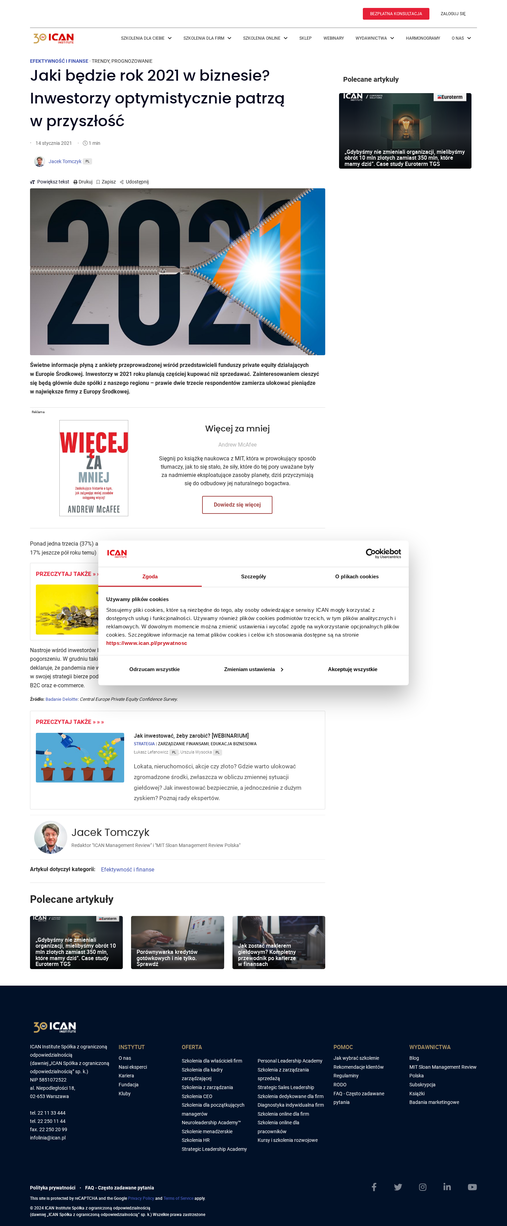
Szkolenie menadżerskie (207, 1131)
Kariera (126, 1075)
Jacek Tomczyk (110, 833)
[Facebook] (374, 1187)
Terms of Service (178, 1198)
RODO (340, 1084)
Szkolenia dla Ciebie (143, 38)
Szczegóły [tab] (253, 576)
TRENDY (100, 61)
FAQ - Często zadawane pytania (119, 1187)
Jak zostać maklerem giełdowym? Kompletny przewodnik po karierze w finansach (267, 955)
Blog (414, 1058)
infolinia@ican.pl (48, 1138)
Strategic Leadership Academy (214, 1149)
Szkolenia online (262, 38)
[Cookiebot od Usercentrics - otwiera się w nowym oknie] (371, 553)
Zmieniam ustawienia (249, 669)
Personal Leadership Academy (290, 1061)
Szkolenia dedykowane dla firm (291, 1096)
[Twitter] (398, 1187)
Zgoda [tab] (150, 576)
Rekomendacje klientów (359, 1067)
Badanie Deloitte (62, 699)
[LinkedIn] (447, 1187)
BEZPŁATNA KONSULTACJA (396, 13)
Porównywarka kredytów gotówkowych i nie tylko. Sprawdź (167, 958)
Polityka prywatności (53, 1187)
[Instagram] (422, 1187)
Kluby (125, 1093)
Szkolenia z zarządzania (207, 1087)
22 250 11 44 (52, 1121)
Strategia (144, 743)
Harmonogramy (423, 38)
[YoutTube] (472, 1187)
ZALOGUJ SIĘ (453, 13)
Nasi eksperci (133, 1067)
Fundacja (129, 1084)
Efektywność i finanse (127, 869)
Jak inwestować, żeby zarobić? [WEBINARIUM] (192, 735)
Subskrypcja (422, 1084)
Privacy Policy (141, 1198)
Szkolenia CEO (197, 1096)
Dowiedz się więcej (237, 504)
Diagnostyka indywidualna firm (291, 1105)
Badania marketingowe (434, 1102)
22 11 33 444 (52, 1113)
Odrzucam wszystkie (154, 669)
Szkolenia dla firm (204, 38)
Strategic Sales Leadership (286, 1087)
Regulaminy (346, 1075)
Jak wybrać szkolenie (356, 1058)
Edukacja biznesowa (234, 743)
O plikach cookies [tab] (357, 576)
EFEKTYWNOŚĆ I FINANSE (59, 61)
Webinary (334, 38)
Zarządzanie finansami (183, 743)
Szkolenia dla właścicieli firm (212, 1061)
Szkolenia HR (196, 1140)
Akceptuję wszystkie (352, 669)
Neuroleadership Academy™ (211, 1122)
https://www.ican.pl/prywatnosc (146, 643)
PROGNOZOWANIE (131, 61)
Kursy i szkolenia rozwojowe (288, 1140)
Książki (417, 1093)
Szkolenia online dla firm (283, 1114)
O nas (458, 38)
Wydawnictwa (372, 38)
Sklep (305, 38)
